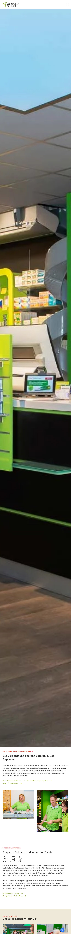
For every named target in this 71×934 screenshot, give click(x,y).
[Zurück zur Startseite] (11, 4)
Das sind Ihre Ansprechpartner (37, 781)
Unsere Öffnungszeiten (10, 783)
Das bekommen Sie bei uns (12, 781)
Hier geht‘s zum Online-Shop (13, 896)
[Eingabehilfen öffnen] (62, 930)
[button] (67, 4)
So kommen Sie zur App (11, 893)
